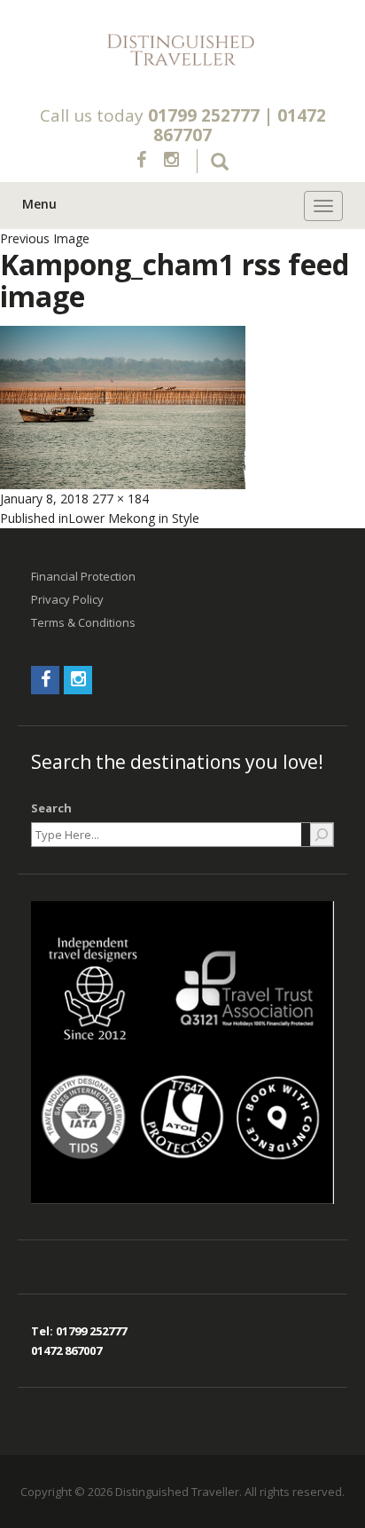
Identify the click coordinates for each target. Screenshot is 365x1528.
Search (51, 808)
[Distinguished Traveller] (182, 50)
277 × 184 (120, 498)
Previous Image (44, 238)
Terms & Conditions (83, 622)
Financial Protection (83, 576)
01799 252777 (204, 115)
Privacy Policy (67, 599)
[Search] (321, 834)
